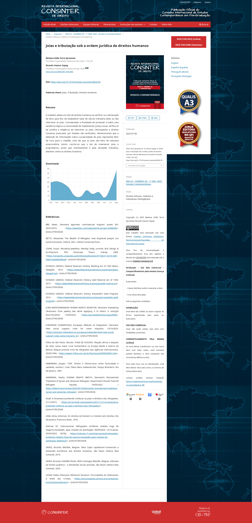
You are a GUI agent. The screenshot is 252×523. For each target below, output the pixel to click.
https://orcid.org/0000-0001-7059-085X (59, 72)
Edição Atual (50, 24)
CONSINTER (185, 2)
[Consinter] (55, 513)
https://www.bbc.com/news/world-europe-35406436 (91, 228)
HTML (144, 118)
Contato (153, 24)
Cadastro (197, 2)
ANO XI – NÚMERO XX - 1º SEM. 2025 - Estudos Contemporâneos (93, 34)
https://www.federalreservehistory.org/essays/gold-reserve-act (86, 283)
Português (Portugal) (181, 76)
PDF (132, 118)
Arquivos (58, 34)
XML (155, 118)
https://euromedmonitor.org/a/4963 (99, 314)
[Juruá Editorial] (156, 513)
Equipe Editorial (91, 24)
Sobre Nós (167, 24)
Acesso (208, 2)
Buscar (205, 24)
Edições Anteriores (69, 24)
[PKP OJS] (203, 516)
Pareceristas (110, 24)
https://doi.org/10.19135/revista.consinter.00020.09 (75, 82)
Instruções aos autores (131, 24)
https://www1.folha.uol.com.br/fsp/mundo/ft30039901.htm (88, 353)
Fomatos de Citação (136, 165)
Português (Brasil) (180, 71)
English (174, 63)
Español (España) (179, 67)
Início (48, 34)
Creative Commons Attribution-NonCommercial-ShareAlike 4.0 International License (145, 240)
